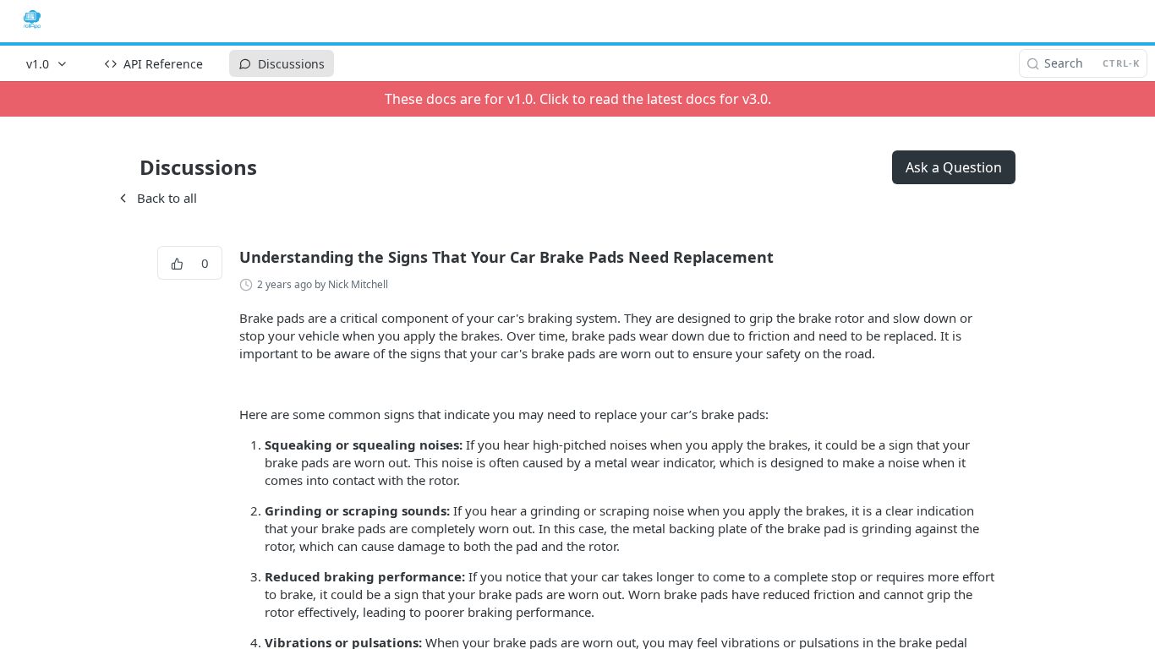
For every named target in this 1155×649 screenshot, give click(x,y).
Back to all (156, 197)
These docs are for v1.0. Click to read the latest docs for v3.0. (578, 99)
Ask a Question (954, 167)
